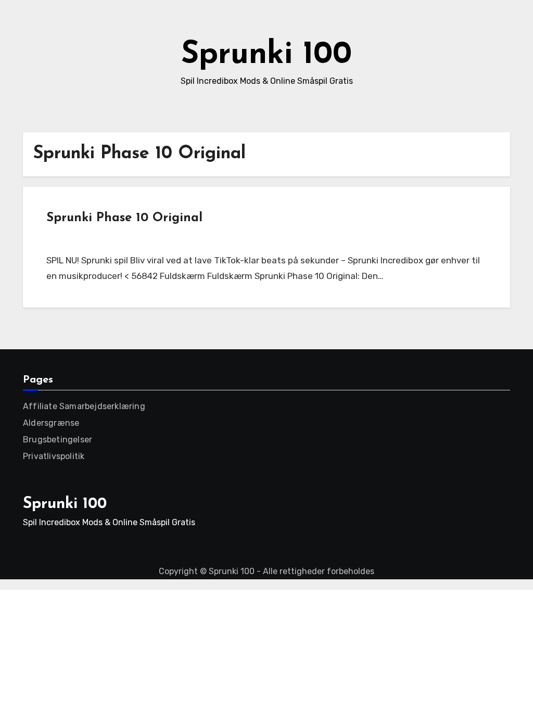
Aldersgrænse (51, 423)
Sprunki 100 (266, 55)
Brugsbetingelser (57, 440)
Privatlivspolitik (53, 456)
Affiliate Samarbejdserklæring (84, 406)
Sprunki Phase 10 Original (124, 218)
